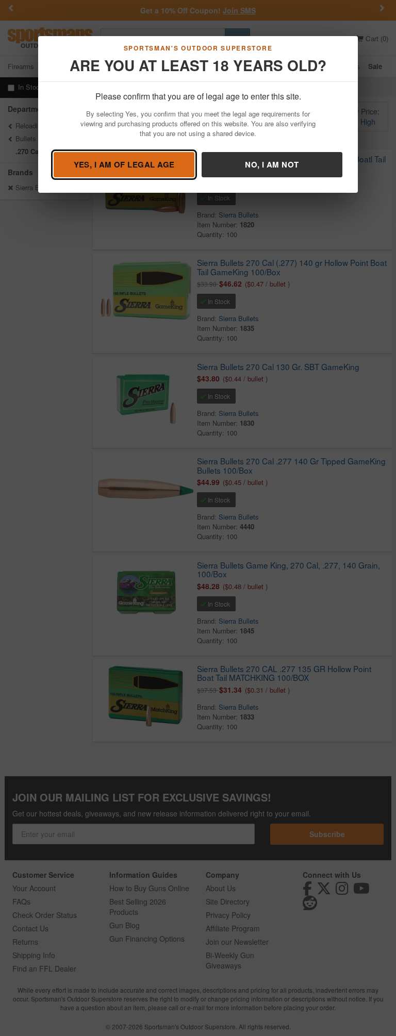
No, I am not (272, 164)
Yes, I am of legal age (124, 164)
